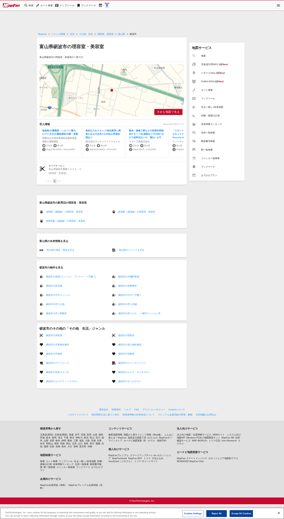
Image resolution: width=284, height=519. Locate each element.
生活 (72, 34)
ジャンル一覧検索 (66, 467)
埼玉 (60, 437)
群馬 (54, 437)
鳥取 (56, 443)
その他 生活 (86, 34)
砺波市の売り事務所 (56, 313)
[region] (111, 90)
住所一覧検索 (82, 464)
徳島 (86, 443)
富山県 (121, 34)
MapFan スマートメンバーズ (192, 458)
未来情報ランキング (63, 464)
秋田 (89, 434)
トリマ (147, 458)
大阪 (87, 440)
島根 (62, 443)
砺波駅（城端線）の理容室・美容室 (136, 211)
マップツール (66, 461)
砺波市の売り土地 (55, 304)
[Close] (278, 513)
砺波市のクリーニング (57, 362)
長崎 (58, 446)
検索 (42, 461)
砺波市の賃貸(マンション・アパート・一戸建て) (71, 276)
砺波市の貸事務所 (127, 285)
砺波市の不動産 (54, 353)
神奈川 (79, 437)
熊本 (63, 446)
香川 (92, 443)
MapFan (42, 34)
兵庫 (99, 440)
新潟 (86, 437)
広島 (74, 443)
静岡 (63, 440)
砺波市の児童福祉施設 (57, 344)
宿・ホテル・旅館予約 (154, 440)
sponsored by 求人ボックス (173, 124)
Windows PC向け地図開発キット (203, 437)
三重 (75, 440)
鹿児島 (82, 446)
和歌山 (49, 443)
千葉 (66, 437)
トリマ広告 (214, 440)
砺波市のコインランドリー (132, 362)
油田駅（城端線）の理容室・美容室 (64, 211)
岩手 (77, 434)
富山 (92, 437)
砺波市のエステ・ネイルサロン (134, 372)
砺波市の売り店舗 (127, 304)
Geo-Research (229, 440)
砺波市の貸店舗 (54, 285)
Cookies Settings (193, 513)
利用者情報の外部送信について (138, 414)
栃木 (48, 437)
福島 (101, 434)
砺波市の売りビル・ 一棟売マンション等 (139, 313)
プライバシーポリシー (153, 409)
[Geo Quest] (107, 5)
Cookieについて (176, 409)
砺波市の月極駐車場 (128, 276)
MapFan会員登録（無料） (53, 485)
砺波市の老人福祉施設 (129, 344)
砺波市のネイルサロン (129, 381)
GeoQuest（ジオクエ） (120, 461)
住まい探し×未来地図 (85, 461)
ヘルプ (127, 409)
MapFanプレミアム (118, 455)
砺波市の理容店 (126, 335)
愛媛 (98, 443)
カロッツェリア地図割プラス (223, 458)
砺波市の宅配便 (126, 353)
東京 (72, 437)
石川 (98, 437)
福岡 (46, 446)
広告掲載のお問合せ (206, 414)
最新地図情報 (115, 434)
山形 (95, 434)
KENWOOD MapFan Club (190, 461)
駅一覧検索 (49, 467)
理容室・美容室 (105, 34)
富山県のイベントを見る (131, 250)
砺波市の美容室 (54, 335)
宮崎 (75, 446)
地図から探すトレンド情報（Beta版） (143, 434)
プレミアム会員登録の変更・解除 (175, 414)
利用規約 (116, 409)
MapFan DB (228, 437)
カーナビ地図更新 (133, 440)
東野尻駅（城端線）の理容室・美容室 (65, 221)
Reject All (217, 513)
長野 (52, 440)
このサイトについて (78, 414)
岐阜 (58, 440)
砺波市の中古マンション (58, 294)
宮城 (83, 434)
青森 (71, 434)
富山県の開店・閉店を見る (60, 250)
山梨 (46, 440)
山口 (80, 443)
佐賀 (52, 446)
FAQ (136, 409)
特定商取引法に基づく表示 (105, 414)
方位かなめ (157, 458)
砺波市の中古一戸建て (129, 294)
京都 (93, 440)
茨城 (42, 437)
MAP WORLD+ (199, 440)
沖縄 (89, 446)
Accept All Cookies (241, 513)
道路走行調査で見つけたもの (143, 437)
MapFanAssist (119, 458)
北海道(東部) (46, 434)
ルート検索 (52, 461)
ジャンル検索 (58, 34)
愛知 (69, 440)
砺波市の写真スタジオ (57, 372)
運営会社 (103, 409)
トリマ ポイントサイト (146, 461)
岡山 (68, 443)
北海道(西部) (61, 434)
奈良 (42, 443)
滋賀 (81, 440)
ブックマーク (83, 467)
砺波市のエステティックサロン (62, 381)
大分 (69, 446)
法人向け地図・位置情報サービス (194, 434)
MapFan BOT (135, 458)
